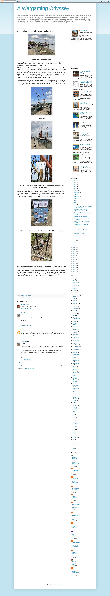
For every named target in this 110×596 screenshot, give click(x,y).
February (76, 243)
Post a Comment (23, 363)
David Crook (24, 313)
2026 (74, 180)
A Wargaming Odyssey (43, 8)
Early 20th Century (75, 324)
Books (73, 564)
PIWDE (74, 375)
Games (74, 331)
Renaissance (76, 388)
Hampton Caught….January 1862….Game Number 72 (80, 210)
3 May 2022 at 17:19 (26, 325)
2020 (74, 249)
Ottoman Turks (76, 372)
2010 (74, 269)
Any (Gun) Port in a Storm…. (80, 233)
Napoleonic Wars (77, 363)
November (76, 192)
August (76, 198)
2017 (74, 255)
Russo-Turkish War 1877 (76, 398)
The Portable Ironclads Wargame (76, 422)
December (76, 190)
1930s (74, 290)
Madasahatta (76, 349)
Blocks (74, 310)
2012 (74, 265)
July (75, 200)
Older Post (63, 365)
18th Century (76, 285)
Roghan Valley (76, 392)
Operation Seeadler (75, 370)
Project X (75, 381)
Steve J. (23, 330)
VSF (74, 439)
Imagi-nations (76, 337)
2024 (74, 184)
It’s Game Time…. (84, 166)
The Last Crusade (75, 418)
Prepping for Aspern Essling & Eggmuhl (75, 518)
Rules (74, 396)
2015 (74, 259)
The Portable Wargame (76, 425)
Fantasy (74, 326)
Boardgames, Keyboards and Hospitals (85, 133)
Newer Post (20, 365)
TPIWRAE (75, 435)
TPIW (74, 434)
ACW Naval (23, 296)
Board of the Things (84, 122)
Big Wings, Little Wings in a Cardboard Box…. (86, 103)
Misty (74, 357)
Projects (74, 383)
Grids (74, 332)
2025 (74, 182)
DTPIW (74, 321)
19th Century (76, 292)
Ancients (75, 306)
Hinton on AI (74, 527)
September (76, 196)
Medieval (75, 352)
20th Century (76, 295)
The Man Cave (75, 488)
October (76, 194)
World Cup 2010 (76, 444)
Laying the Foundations (75, 344)
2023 (74, 186)
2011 (74, 267)
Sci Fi (74, 402)
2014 (74, 261)
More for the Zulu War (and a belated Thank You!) (86, 155)
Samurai (75, 400)
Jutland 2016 (76, 340)
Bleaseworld (75, 478)
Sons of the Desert (75, 410)
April (75, 239)
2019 (74, 251)
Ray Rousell (24, 304)
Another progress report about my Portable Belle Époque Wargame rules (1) (75, 462)
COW (74, 315)
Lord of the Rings (77, 346)
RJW (74, 391)
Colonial (75, 313)
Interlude (73, 473)
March (75, 241)
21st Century (76, 296)
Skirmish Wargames (75, 408)
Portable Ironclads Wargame (75, 379)
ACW (74, 298)
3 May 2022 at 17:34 (26, 360)
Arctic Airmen (74, 499)
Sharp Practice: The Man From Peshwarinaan (75, 481)
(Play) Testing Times (78, 228)
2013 (74, 263)
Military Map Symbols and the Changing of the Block (86, 82)
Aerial (74, 305)
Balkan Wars (76, 308)
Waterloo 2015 (76, 441)
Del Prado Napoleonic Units (77, 318)
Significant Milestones (75, 405)
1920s (74, 288)
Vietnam (74, 437)
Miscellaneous (29, 296)
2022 (74, 188)
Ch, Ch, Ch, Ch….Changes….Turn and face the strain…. (83, 207)
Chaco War (75, 312)
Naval (74, 366)
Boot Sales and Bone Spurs (80, 216)
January (76, 245)
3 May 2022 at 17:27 (26, 337)
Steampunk (75, 416)
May (75, 204)
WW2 (74, 448)
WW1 (74, 447)
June (75, 202)
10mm (74, 280)
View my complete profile (77, 43)
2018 (74, 253)
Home (42, 365)
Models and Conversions (76, 359)
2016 (74, 257)
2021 (74, 247)
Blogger (61, 585)
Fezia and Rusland (75, 329)
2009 (74, 271)
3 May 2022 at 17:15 (26, 308)
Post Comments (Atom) (29, 368)
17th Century (76, 282)
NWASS (74, 368)
